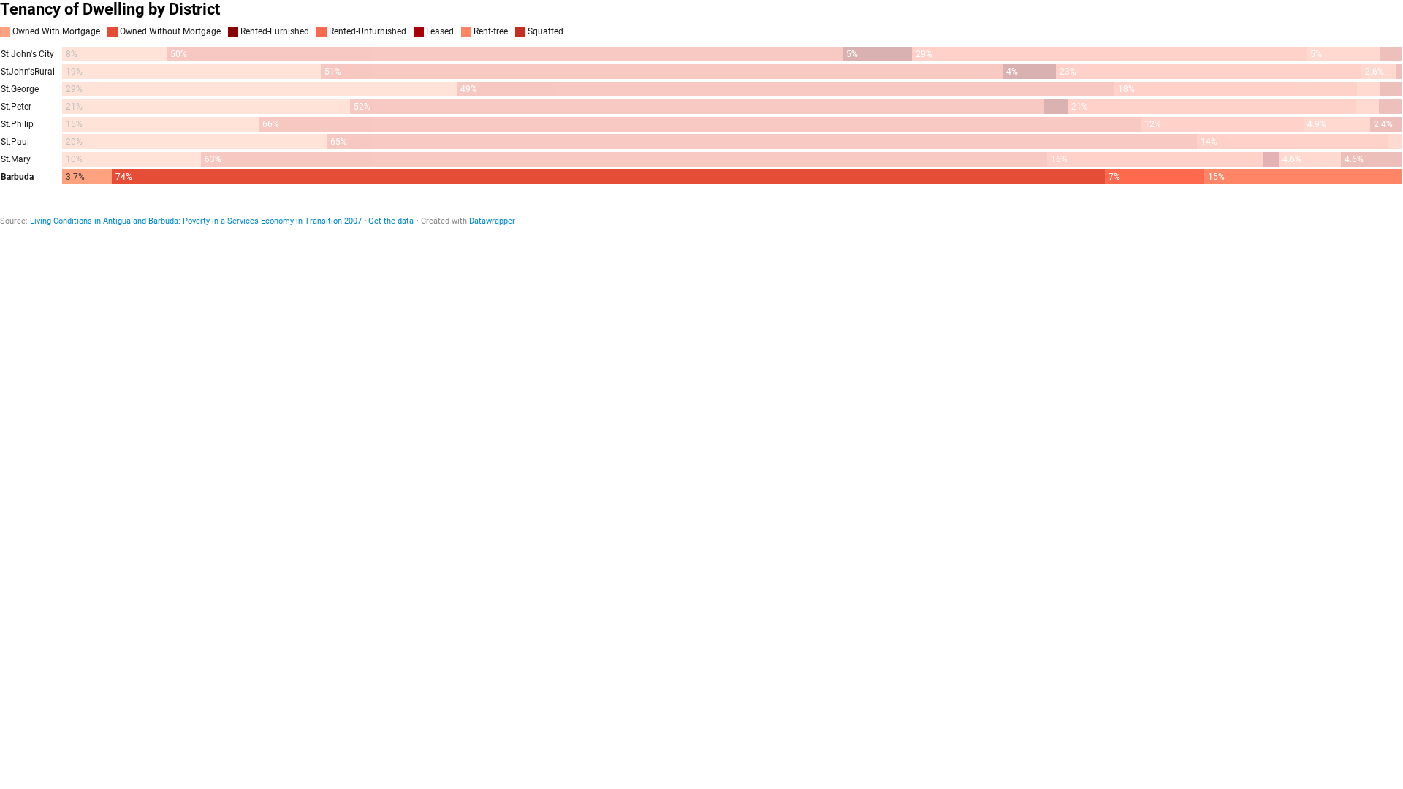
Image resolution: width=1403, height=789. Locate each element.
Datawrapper (492, 221)
